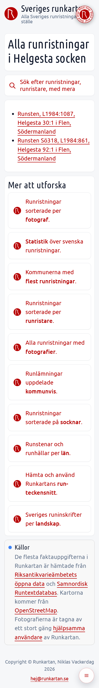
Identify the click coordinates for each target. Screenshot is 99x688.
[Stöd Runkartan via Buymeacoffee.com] (84, 14)
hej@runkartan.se (49, 678)
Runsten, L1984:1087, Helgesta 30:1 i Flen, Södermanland (46, 122)
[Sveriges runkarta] (11, 13)
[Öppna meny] (86, 675)
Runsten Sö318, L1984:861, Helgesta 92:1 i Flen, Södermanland (54, 149)
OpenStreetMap (36, 610)
